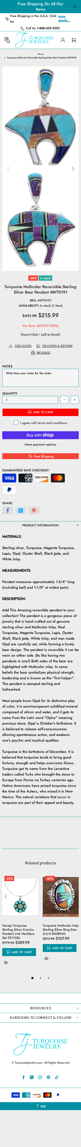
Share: (7, 503)
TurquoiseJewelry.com (34, 40)
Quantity (9, 393)
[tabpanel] (20, 924)
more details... (64, 18)
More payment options (40, 444)
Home (40, 54)
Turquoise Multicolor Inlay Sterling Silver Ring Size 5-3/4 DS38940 (61, 929)
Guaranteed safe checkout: (26, 470)
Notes (7, 366)
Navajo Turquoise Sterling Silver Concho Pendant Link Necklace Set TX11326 (18, 931)
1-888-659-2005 (48, 28)
